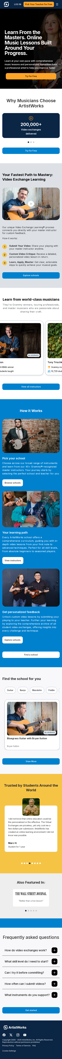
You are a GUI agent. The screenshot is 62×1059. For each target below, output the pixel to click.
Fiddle (51, 690)
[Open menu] (57, 4)
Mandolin (37, 690)
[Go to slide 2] (31, 142)
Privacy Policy (8, 1046)
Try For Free (31, 76)
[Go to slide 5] (36, 910)
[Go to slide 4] (33, 910)
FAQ (34, 1046)
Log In (17, 4)
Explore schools (31, 275)
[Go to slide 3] (33, 142)
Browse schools (13, 483)
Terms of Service (23, 1046)
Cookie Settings (9, 1051)
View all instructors (31, 386)
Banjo (23, 690)
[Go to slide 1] (28, 142)
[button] (31, 204)
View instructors (13, 560)
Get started (31, 1010)
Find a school (31, 654)
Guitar (10, 690)
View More (31, 761)
